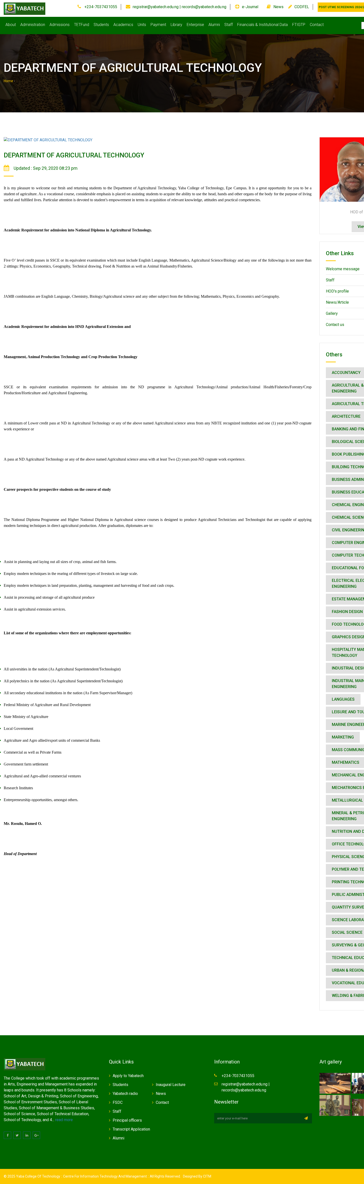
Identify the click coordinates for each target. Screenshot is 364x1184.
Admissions (60, 24)
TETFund (81, 24)
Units (142, 24)
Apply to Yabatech (128, 1075)
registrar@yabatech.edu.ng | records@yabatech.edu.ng (179, 6)
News (278, 6)
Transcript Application (131, 1129)
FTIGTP (298, 24)
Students (101, 24)
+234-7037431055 (100, 6)
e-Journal (250, 6)
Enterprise (195, 24)
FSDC (118, 1102)
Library (176, 24)
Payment (158, 24)
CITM (206, 1176)
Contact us (335, 324)
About (10, 24)
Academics (123, 24)
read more (64, 1119)
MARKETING (343, 737)
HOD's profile (337, 291)
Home (8, 81)
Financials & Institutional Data (262, 24)
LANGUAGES (343, 699)
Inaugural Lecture (170, 1084)
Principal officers (127, 1120)
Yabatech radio (125, 1093)
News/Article (337, 302)
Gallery (332, 313)
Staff (228, 24)
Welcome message (343, 269)
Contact (317, 24)
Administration (32, 24)
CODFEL (301, 6)
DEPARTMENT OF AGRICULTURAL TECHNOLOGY (74, 155)
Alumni (214, 24)
